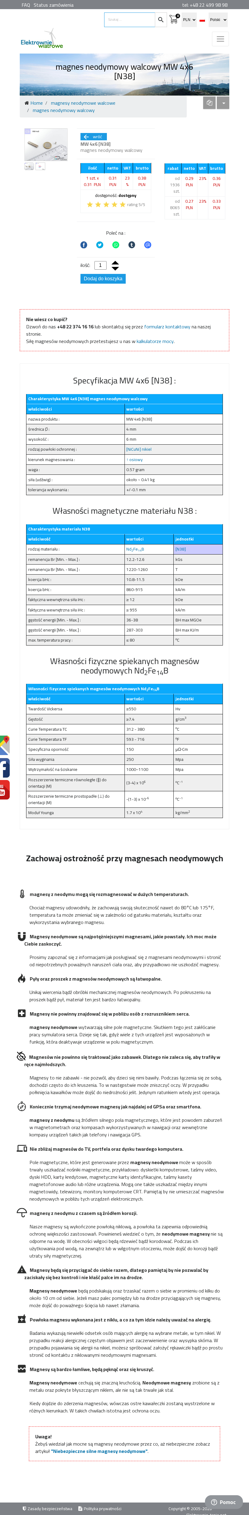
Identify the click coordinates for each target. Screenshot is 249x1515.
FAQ (26, 4)
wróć (92, 136)
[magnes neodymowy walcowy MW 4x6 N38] (46, 144)
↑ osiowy (134, 460)
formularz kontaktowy (167, 326)
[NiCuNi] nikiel (139, 449)
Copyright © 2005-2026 (191, 1509)
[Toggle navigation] (220, 39)
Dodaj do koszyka (103, 278)
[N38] (181, 549)
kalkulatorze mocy (155, 341)
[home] (41, 40)
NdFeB (135, 549)
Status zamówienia (53, 4)
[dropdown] (209, 102)
